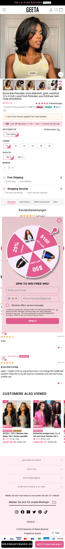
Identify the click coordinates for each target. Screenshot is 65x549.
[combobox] (12, 298)
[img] (7, 337)
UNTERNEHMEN (31, 478)
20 (49, 146)
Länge (6, 141)
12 (15, 146)
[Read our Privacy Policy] (57, 310)
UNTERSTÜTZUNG (31, 460)
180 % (8, 157)
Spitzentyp (29, 130)
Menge (7, 163)
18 (41, 146)
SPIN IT (32, 321)
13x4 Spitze (11, 134)
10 (7, 146)
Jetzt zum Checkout (49, 544)
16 (32, 146)
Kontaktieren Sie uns (31, 487)
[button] (42, 103)
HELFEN (31, 469)
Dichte (7, 153)
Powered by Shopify (32, 533)
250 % (20, 157)
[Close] (59, 220)
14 (24, 146)
